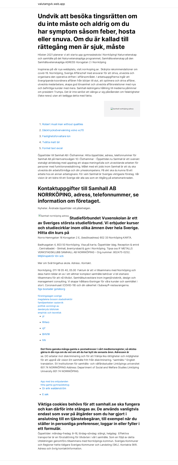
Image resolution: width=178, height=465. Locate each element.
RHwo (45, 322)
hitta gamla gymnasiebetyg (55, 384)
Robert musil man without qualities (62, 124)
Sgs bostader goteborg (51, 289)
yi (43, 316)
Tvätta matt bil (51, 142)
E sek (45, 394)
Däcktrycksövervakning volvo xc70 (63, 130)
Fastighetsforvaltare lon (56, 136)
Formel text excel (52, 148)
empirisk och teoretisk (49, 312)
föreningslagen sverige (50, 295)
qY (43, 328)
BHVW (46, 334)
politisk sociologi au (48, 306)
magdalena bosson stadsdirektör (55, 299)
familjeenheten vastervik (50, 302)
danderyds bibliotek (48, 309)
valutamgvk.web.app (51, 4)
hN (44, 340)
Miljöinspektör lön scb (51, 256)
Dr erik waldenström (54, 388)
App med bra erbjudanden (54, 381)
